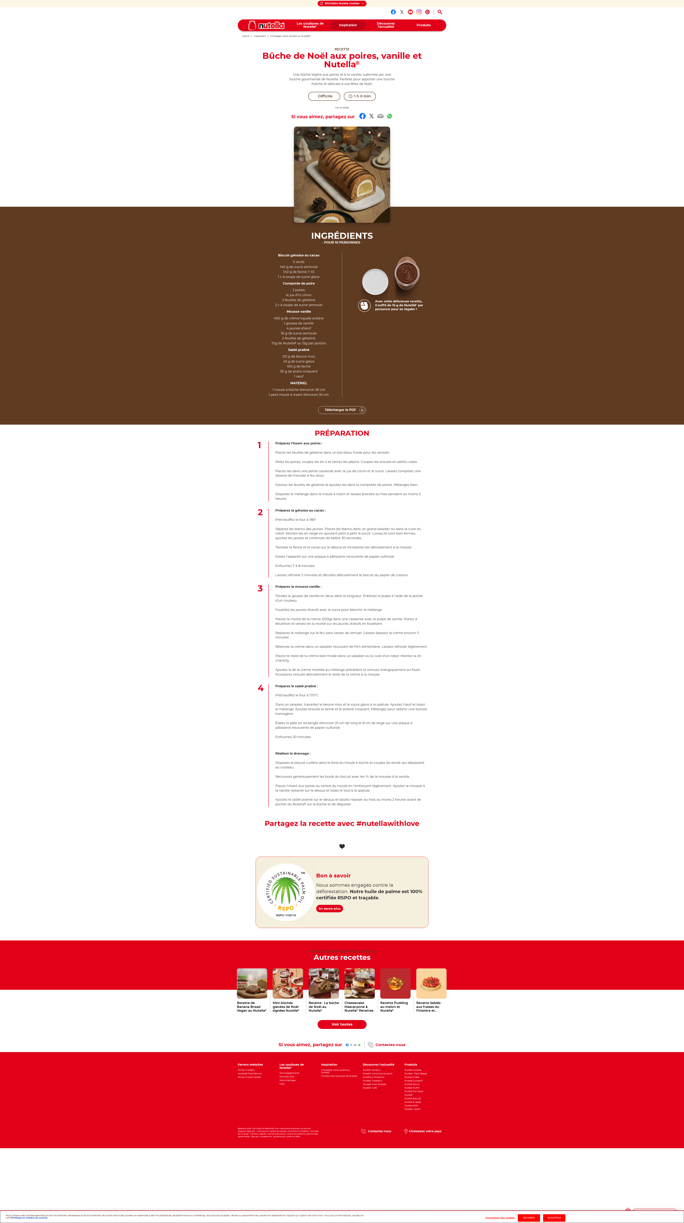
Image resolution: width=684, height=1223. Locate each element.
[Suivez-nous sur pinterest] (427, 11)
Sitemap (255, 1137)
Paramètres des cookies (500, 1218)
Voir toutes (342, 1024)
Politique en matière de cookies (271, 1131)
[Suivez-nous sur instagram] (418, 11)
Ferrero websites (250, 1064)
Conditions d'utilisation (298, 1131)
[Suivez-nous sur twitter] (401, 11)
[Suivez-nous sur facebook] (393, 11)
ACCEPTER (554, 1218)
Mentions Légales (258, 1134)
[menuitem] (310, 25)
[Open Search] (440, 12)
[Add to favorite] (342, 846)
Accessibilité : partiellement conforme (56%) (280, 1137)
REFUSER (529, 1218)
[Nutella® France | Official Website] (266, 25)
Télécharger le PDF (340, 410)
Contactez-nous (390, 1045)
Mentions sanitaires (276, 1134)
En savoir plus (330, 908)
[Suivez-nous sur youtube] (410, 11)
